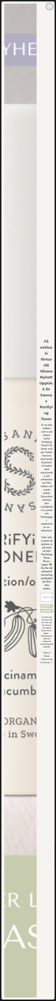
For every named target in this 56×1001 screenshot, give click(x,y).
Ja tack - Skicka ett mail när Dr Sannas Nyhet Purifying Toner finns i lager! (47, 608)
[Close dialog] (49, 6)
